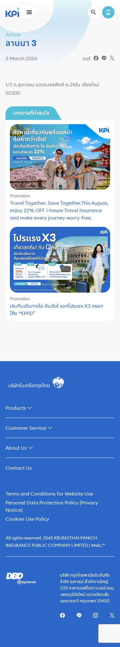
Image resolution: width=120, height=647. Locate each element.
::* (102, 545)
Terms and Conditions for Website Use (49, 494)
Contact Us (19, 468)
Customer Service (26, 428)
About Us (16, 448)
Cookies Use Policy (27, 519)
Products (16, 408)
